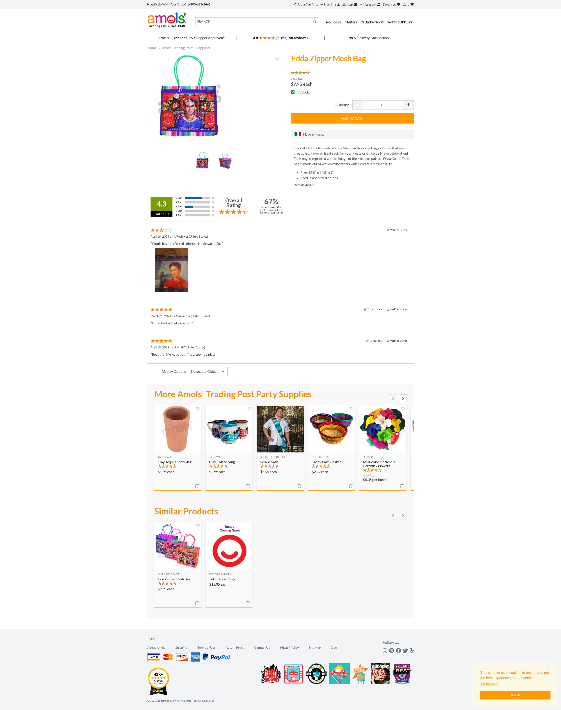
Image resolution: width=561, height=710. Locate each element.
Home (152, 48)
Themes (351, 22)
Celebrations (372, 22)
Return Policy (235, 647)
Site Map (315, 647)
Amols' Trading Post (177, 48)
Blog (334, 647)
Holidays (333, 22)
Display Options (174, 371)
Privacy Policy (289, 647)
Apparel (204, 48)
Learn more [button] (490, 684)
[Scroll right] (403, 398)
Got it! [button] (515, 695)
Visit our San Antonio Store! (313, 4)
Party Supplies (399, 22)
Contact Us (262, 647)
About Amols (156, 647)
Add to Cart (352, 118)
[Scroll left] (393, 398)
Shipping (181, 647)
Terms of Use (206, 647)
